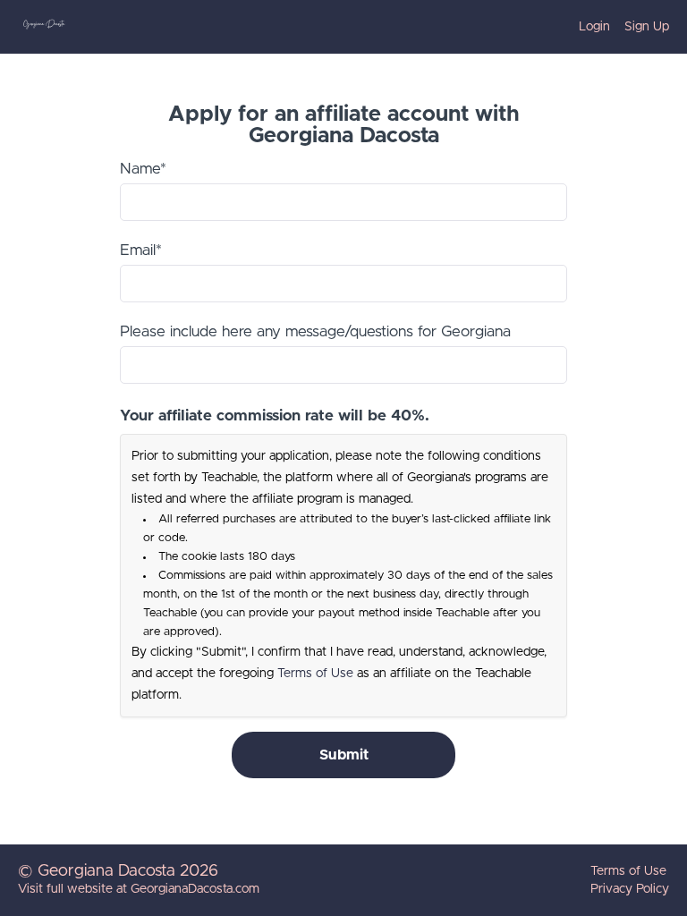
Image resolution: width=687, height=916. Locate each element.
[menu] (616, 27)
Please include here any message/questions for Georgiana (315, 331)
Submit (344, 755)
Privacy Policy (629, 889)
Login (594, 27)
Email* (141, 250)
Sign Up (646, 27)
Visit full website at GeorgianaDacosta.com (138, 889)
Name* (143, 168)
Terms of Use (315, 673)
